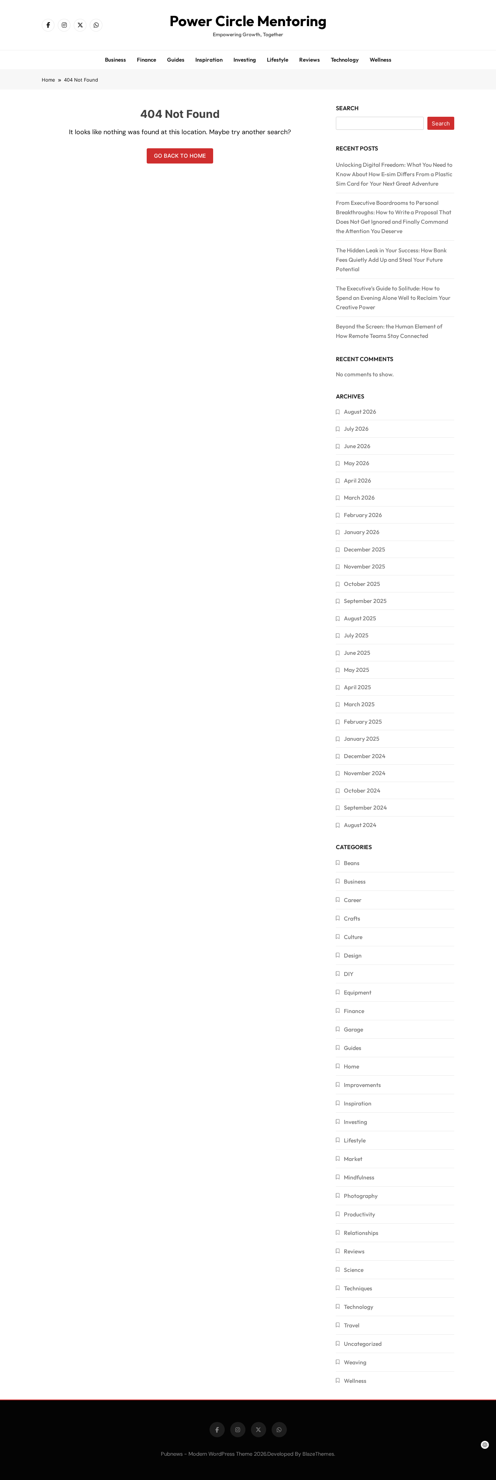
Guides (175, 59)
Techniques (358, 1288)
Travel (351, 1325)
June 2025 (357, 652)
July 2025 (356, 635)
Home (351, 1066)
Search (347, 108)
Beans (351, 863)
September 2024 (365, 807)
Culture (353, 936)
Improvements (362, 1084)
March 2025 (359, 704)
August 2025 (360, 618)
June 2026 (357, 446)
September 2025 (365, 600)
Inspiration (209, 59)
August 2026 (360, 411)
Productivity (359, 1214)
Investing (244, 59)
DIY (349, 973)
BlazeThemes (318, 1454)
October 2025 (362, 583)
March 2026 (359, 497)
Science (353, 1269)
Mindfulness (359, 1177)
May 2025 (356, 669)
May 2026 (356, 463)
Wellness (380, 59)
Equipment (357, 992)
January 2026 (361, 532)
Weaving (355, 1362)
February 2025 (363, 721)
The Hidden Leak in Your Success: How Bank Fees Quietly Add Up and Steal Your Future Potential (391, 260)
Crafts (352, 918)
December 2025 (364, 549)
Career (353, 900)
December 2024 (364, 756)
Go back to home (180, 155)
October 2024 (362, 790)
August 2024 (360, 824)
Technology (345, 59)
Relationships (361, 1232)
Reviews (309, 59)
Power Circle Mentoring (248, 21)
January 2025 (361, 738)
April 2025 (357, 687)
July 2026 (356, 428)
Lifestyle (277, 59)
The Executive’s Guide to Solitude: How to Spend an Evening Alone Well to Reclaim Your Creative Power (393, 298)
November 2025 (364, 566)
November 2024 (364, 773)
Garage (353, 1029)
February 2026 (363, 514)
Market (353, 1158)
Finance (146, 59)
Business (115, 59)
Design (353, 955)
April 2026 (357, 480)
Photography (361, 1195)
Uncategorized (363, 1343)
